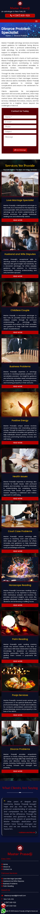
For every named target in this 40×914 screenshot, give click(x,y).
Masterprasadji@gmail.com (15, 895)
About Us (6, 867)
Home (8, 36)
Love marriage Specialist (12, 879)
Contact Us (7, 869)
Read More (18, 220)
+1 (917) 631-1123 (10, 902)
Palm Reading (8, 886)
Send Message (21, 150)
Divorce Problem (21, 36)
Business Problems (10, 884)
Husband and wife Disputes (13, 881)
